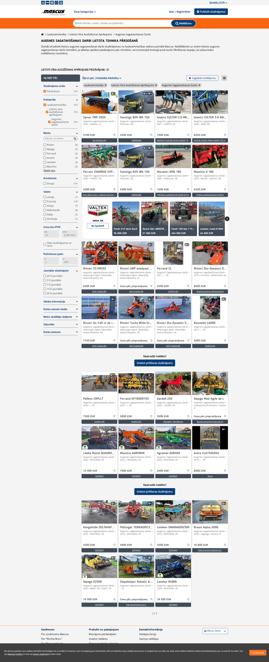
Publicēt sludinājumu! (212, 11)
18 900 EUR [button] (164, 599)
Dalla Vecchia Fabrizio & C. (210, 550)
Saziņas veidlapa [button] (148, 639)
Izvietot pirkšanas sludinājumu (155, 363)
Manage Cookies (15, 654)
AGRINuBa (136, 140)
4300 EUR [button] (163, 286)
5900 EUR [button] (126, 189)
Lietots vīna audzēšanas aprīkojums (91, 34)
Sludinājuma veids (54, 86)
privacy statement (41, 654)
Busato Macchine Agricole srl (210, 421)
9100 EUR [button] (89, 135)
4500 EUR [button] (89, 545)
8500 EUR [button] (200, 286)
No (45, 259)
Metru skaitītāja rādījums (57, 317)
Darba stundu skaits (55, 309)
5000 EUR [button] (126, 416)
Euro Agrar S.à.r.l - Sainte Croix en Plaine (101, 194)
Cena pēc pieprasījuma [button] (133, 286)
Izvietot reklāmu (98, 639)
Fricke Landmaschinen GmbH (210, 194)
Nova (210, 476)
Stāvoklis (48, 324)
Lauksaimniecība (56, 34)
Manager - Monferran (173, 421)
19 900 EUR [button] (90, 599)
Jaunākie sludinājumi (55, 270)
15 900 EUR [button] (90, 470)
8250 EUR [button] (200, 135)
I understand (258, 652)
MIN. (46, 232)
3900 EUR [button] (163, 416)
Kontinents (50, 178)
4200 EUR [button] (89, 189)
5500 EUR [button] (126, 135)
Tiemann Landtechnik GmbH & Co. (173, 194)
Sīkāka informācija (54, 301)
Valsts (47, 191)
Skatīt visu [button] (49, 170)
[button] (60, 78)
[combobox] (204, 631)
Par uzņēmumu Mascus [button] (55, 634)
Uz (63, 259)
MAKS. (65, 232)
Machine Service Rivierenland (210, 291)
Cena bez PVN (51, 227)
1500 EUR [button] (163, 189)
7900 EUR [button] (163, 135)
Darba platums (52, 332)
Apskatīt (99, 226)
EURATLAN (173, 291)
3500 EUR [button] (163, 545)
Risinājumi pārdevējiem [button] (102, 634)
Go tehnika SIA (99, 140)
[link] (99, 102)
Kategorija (49, 99)
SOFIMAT (99, 476)
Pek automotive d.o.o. (136, 604)
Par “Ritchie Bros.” (51, 639)
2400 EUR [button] (163, 470)
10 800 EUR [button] (201, 545)
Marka (47, 133)
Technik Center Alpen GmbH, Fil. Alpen (211, 140)
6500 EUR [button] (89, 286)
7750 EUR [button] (89, 340)
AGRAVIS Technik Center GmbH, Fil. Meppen (177, 140)
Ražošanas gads (53, 254)
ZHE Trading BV (99, 291)
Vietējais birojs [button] (147, 634)
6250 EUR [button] (200, 189)
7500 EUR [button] (89, 416)
